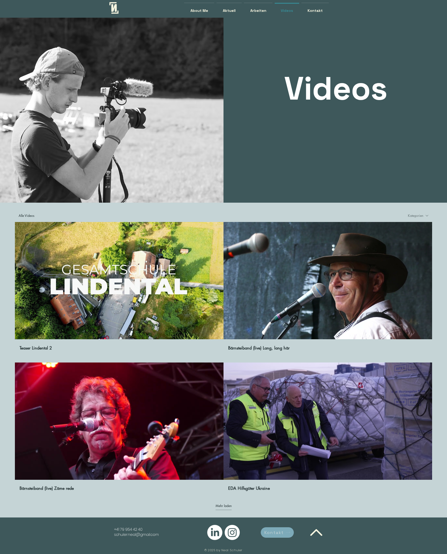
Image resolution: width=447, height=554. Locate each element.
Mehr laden (224, 506)
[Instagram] (232, 532)
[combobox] (418, 216)
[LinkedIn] (214, 532)
